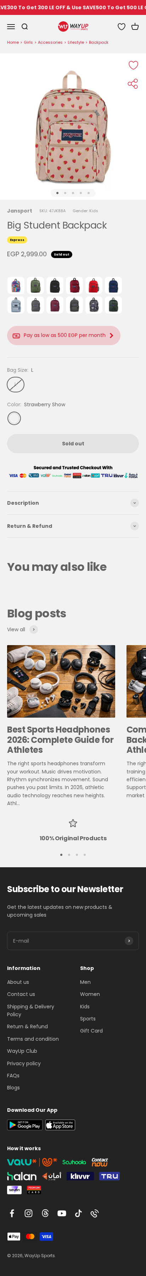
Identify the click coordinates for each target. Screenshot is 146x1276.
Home (13, 42)
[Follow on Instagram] (28, 1213)
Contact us (21, 994)
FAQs (13, 1075)
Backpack (98, 42)
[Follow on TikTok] (78, 1213)
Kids (85, 1006)
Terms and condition (33, 1038)
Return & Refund (27, 1026)
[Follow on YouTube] (62, 1213)
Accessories (50, 42)
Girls (28, 42)
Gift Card (91, 1030)
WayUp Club (22, 1051)
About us (18, 982)
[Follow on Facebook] (12, 1213)
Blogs (13, 1087)
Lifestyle (76, 42)
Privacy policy (24, 1063)
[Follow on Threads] (45, 1213)
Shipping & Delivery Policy (30, 1010)
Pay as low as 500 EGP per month (65, 335)
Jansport (19, 210)
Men (85, 982)
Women (90, 994)
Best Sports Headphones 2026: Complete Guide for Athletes (60, 740)
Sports (88, 1018)
